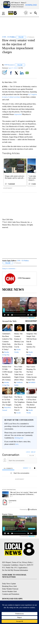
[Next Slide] (35, 171)
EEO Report (6, 562)
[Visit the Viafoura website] (32, 509)
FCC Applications (21, 568)
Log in (28, 452)
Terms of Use (16, 562)
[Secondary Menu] (5, 13)
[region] (19, 481)
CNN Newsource (9, 65)
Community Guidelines (10, 565)
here (16, 444)
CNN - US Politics (23, 260)
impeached (18, 114)
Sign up (33, 452)
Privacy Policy (27, 562)
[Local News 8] (15, 13)
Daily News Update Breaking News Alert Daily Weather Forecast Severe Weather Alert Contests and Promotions (10, 589)
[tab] (8, 468)
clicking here (18, 438)
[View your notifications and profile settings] (34, 468)
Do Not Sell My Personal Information (15, 570)
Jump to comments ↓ (9, 268)
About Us (22, 565)
